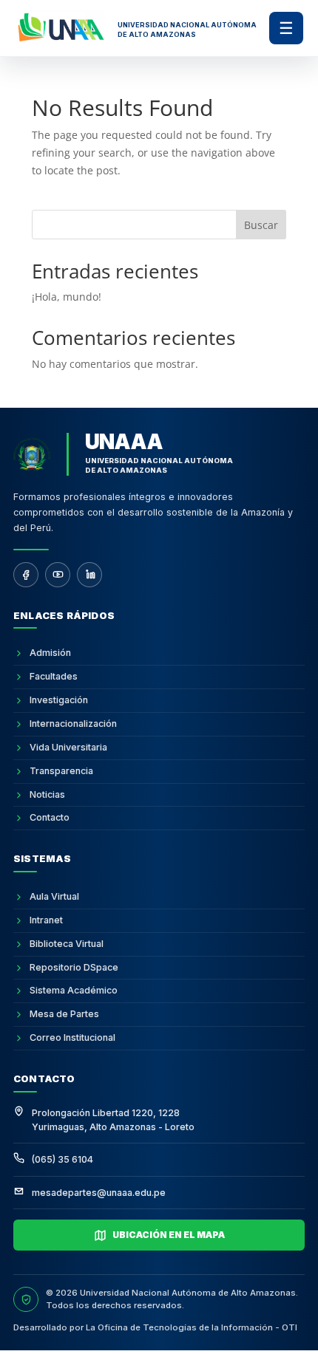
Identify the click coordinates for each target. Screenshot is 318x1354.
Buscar (261, 225)
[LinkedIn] (89, 574)
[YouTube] (57, 574)
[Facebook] (25, 574)
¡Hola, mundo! (66, 297)
